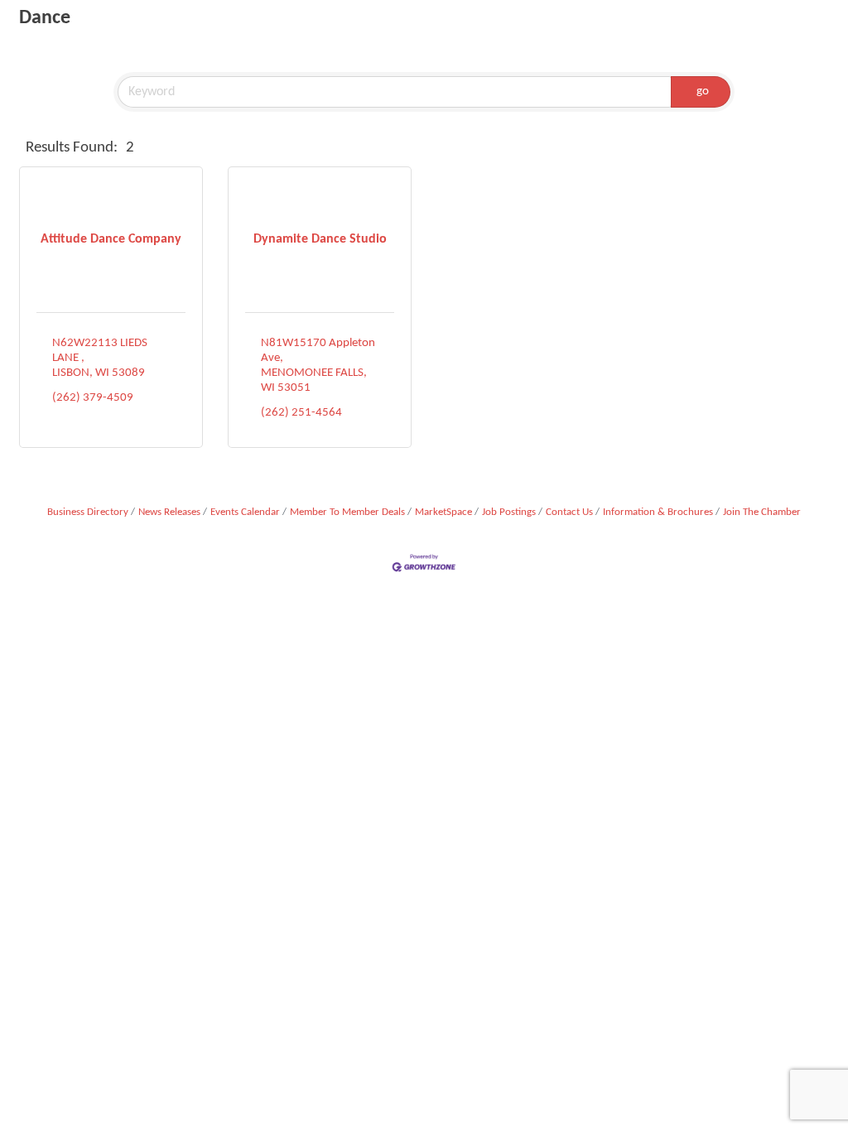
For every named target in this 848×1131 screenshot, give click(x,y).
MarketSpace (443, 512)
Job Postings (509, 512)
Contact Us (569, 512)
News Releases (169, 512)
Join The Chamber (762, 512)
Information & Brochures (658, 512)
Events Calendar (245, 512)
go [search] (702, 91)
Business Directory (87, 512)
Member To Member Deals (347, 512)
